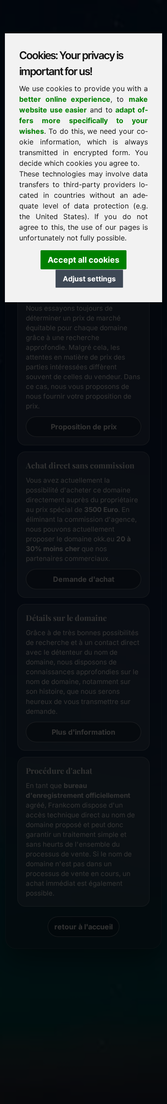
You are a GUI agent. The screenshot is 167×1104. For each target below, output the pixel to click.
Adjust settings (89, 278)
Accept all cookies (83, 259)
